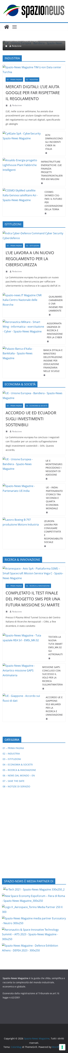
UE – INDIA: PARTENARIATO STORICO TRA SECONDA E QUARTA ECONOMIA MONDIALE (54, 498)
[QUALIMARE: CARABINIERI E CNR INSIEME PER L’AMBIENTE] (24, 305)
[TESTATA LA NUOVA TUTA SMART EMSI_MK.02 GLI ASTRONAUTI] (24, 647)
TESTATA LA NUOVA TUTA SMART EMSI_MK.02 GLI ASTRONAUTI (55, 645)
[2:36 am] (46, 153)
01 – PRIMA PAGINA (13, 748)
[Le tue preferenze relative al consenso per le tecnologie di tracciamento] (62, 1047)
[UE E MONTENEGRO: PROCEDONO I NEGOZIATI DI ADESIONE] (23, 469)
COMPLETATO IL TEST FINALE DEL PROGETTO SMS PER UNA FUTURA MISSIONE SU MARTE (33, 599)
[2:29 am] (44, 46)
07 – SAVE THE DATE (13, 781)
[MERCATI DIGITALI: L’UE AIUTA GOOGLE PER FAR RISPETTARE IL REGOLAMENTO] (34, 70)
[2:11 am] (43, 689)
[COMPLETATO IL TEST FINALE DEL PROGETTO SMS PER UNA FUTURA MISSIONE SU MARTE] (34, 573)
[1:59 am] (47, 479)
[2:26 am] (48, 341)
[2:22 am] (7, 612)
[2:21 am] (49, 658)
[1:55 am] (46, 213)
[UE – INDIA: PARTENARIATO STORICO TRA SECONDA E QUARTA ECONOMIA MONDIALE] (23, 499)
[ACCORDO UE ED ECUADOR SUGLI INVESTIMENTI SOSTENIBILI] (34, 395)
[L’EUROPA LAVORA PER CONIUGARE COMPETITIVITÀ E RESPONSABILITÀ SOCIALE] (22, 533)
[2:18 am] (7, 105)
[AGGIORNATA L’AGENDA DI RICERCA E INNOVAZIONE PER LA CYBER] (23, 332)
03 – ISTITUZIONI (12, 759)
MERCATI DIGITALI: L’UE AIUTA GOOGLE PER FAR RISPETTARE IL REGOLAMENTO (33, 92)
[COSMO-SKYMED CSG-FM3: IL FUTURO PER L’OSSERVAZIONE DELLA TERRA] (22, 202)
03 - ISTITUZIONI (32, 245)
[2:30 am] (47, 512)
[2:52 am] (47, 719)
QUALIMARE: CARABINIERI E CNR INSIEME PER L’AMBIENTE (56, 303)
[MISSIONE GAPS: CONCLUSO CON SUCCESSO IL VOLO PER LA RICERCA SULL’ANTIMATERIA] (21, 677)
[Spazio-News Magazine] (7, 27)
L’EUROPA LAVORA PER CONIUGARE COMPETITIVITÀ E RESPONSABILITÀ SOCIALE (53, 532)
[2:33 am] (7, 431)
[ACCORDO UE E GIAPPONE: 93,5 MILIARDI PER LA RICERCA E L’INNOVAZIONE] (23, 708)
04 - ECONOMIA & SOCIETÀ (36, 405)
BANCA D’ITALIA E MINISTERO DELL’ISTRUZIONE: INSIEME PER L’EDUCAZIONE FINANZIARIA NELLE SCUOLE (53, 361)
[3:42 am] (7, 271)
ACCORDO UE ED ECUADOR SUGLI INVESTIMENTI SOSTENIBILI (31, 418)
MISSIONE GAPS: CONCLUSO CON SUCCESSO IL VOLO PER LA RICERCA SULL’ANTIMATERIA (52, 675)
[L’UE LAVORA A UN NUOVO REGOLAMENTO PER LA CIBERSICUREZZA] (34, 236)
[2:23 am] (45, 546)
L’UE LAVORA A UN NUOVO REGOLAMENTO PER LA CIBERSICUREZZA (30, 258)
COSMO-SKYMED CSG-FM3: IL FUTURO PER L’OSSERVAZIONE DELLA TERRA (54, 200)
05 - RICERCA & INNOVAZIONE (38, 586)
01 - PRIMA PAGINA (14, 79)
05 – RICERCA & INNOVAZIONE (19, 770)
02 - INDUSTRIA (32, 79)
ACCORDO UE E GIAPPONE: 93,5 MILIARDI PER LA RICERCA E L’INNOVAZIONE (54, 706)
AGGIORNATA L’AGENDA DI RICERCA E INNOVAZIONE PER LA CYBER (55, 330)
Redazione (54, 45)
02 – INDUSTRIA (11, 753)
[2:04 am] (42, 183)
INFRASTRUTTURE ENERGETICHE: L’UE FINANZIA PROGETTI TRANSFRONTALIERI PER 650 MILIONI (52, 170)
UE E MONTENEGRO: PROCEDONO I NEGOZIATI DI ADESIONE (54, 467)
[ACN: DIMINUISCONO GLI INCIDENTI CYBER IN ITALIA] (23, 143)
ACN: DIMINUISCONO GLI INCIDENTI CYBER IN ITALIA (54, 141)
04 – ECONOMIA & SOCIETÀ (18, 764)
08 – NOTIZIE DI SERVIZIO (16, 786)
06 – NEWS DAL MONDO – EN (19, 775)
